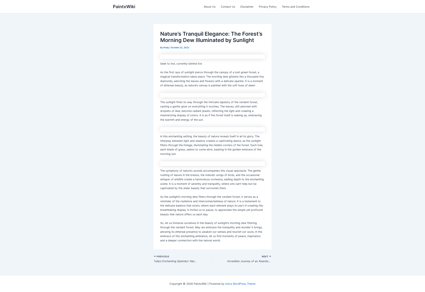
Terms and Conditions (295, 6)
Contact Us (228, 6)
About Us (209, 6)
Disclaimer (247, 6)
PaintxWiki (124, 6)
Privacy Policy (268, 6)
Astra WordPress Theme (240, 283)
